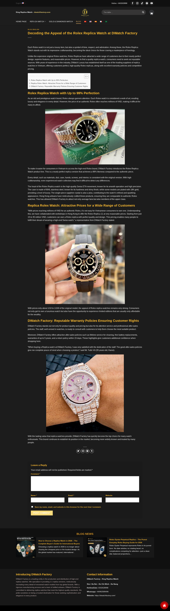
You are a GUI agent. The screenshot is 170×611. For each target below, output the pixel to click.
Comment (35, 474)
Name (34, 495)
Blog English (33, 29)
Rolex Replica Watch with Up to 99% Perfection (49, 80)
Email (71, 495)
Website (109, 495)
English (18, 3)
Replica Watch (37, 21)
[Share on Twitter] (78, 451)
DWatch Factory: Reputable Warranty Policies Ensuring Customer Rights (59, 86)
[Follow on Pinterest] (147, 3)
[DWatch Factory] (85, 12)
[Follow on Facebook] (132, 3)
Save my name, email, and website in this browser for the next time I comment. (68, 507)
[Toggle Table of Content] (85, 76)
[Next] (150, 549)
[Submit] (143, 12)
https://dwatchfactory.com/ (105, 595)
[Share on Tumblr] (92, 451)
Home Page (21, 21)
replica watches (58, 436)
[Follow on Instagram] (137, 3)
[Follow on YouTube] (151, 3)
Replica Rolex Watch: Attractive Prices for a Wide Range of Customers (58, 83)
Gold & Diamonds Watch (61, 21)
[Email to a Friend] (83, 451)
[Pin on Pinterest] (87, 451)
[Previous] (20, 549)
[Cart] (151, 12)
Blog (78, 21)
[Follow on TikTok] (142, 3)
